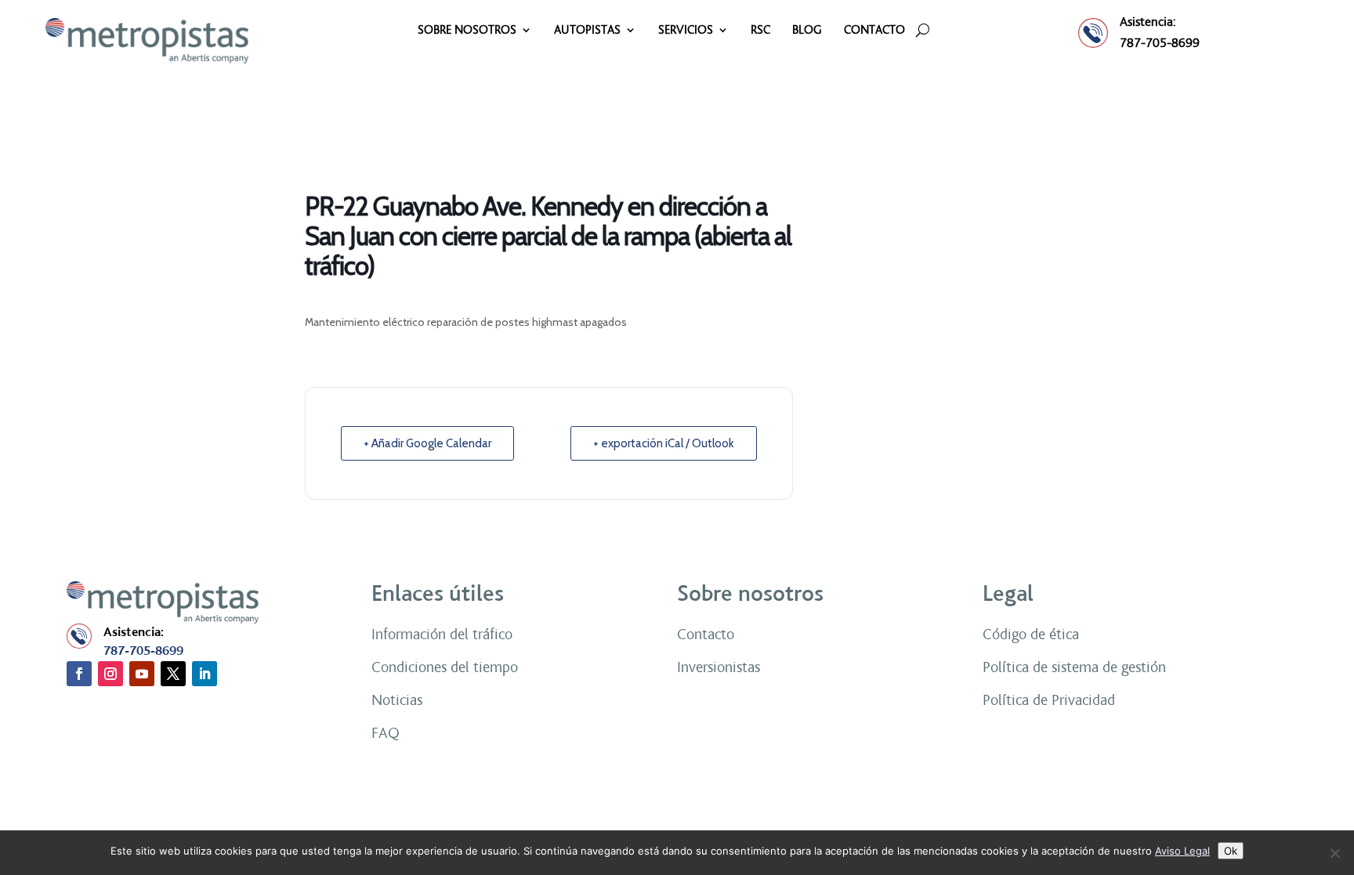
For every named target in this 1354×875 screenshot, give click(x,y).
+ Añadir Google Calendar (427, 443)
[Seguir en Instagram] (110, 673)
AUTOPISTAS (587, 30)
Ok (1230, 850)
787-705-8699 (1160, 42)
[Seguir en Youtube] (141, 673)
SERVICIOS (685, 30)
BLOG (807, 30)
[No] (1334, 853)
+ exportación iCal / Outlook (663, 443)
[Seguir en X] (173, 673)
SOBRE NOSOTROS (467, 30)
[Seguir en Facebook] (79, 673)
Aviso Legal (1182, 850)
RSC (760, 30)
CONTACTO (874, 30)
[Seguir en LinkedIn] (204, 673)
